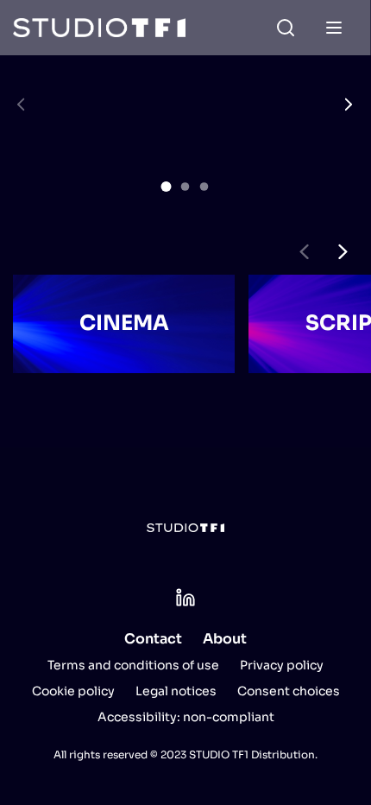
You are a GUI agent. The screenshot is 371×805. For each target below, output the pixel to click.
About (225, 639)
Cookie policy (73, 691)
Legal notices (176, 691)
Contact (153, 639)
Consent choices (288, 691)
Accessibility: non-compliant (185, 717)
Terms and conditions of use (133, 665)
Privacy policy (282, 665)
